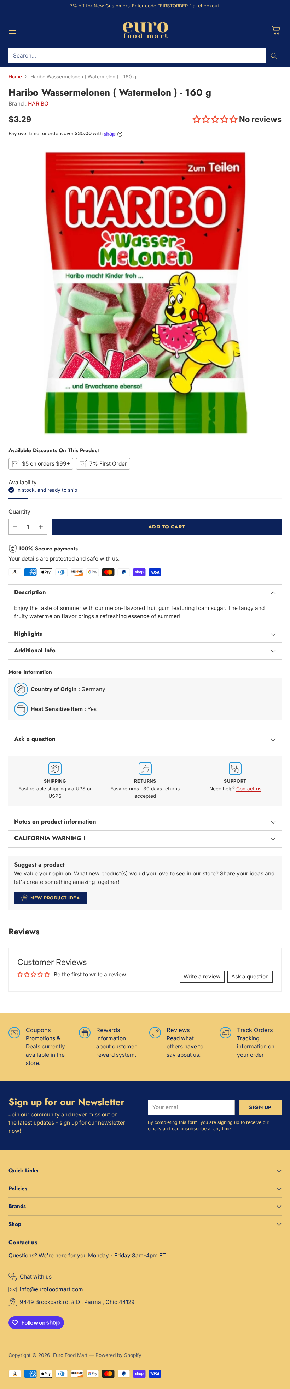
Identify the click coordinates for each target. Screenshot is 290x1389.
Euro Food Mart (70, 1355)
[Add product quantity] (40, 526)
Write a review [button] (202, 976)
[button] (216, 119)
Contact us (248, 788)
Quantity (19, 511)
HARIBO (38, 103)
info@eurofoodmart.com (51, 1289)
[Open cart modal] (275, 30)
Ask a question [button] (250, 976)
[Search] (274, 55)
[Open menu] (12, 30)
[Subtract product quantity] (15, 526)
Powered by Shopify (118, 1355)
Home (15, 76)
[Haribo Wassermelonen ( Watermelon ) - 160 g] (145, 291)
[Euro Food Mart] (145, 30)
